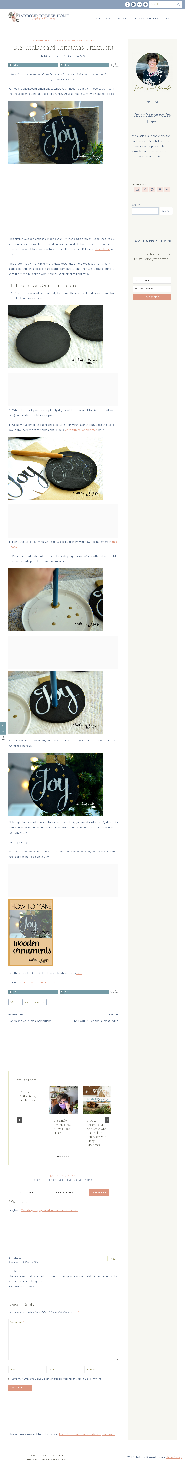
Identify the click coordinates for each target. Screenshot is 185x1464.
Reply (113, 1258)
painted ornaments (35, 1002)
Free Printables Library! (147, 19)
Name (14, 1369)
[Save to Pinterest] (3, 731)
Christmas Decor (54, 41)
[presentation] (63, 1100)
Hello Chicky (174, 1457)
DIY (92, 41)
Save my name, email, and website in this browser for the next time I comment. (56, 1378)
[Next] (107, 1120)
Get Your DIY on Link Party (39, 982)
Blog (45, 1455)
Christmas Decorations (77, 41)
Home (99, 19)
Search (136, 205)
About (109, 19)
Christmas (38, 41)
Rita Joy (48, 56)
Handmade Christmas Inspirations (29, 1018)
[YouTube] (139, 4)
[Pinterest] (145, 4)
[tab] (58, 1156)
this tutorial (102, 249)
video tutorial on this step (81, 430)
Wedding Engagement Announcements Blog (50, 1210)
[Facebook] (127, 4)
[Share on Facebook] (3, 725)
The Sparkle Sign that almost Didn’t (95, 1018)
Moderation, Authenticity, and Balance (28, 1096)
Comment (17, 1322)
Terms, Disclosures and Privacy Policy (46, 1459)
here (79, 973)
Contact (170, 19)
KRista (13, 1258)
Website (91, 1369)
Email (52, 1369)
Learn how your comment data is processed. (87, 1434)
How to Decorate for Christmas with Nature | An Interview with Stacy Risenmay (97, 1133)
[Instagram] (133, 4)
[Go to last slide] (19, 1120)
